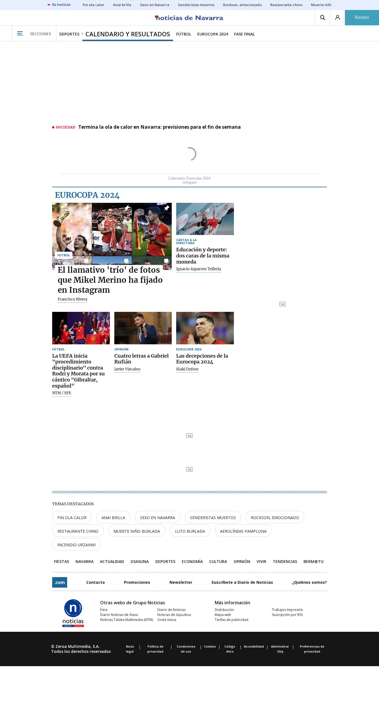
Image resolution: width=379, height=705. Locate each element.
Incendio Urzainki (76, 544)
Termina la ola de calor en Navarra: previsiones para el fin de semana (159, 127)
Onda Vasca (166, 619)
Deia (103, 609)
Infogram (190, 182)
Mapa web (223, 614)
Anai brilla (113, 517)
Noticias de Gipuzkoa (174, 614)
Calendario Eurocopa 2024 (189, 178)
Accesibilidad (254, 646)
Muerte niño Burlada (136, 531)
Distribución (224, 609)
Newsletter (181, 582)
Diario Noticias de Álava (119, 614)
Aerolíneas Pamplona (243, 531)
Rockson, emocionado (275, 517)
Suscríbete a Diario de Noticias (242, 582)
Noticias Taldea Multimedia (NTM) (126, 619)
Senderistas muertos (213, 517)
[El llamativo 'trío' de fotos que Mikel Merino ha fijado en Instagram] (112, 236)
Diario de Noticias (171, 609)
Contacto (95, 582)
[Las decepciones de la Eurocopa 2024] (205, 328)
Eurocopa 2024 (87, 195)
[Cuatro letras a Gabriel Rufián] (143, 328)
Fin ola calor (72, 517)
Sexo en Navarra (157, 517)
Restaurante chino (77, 531)
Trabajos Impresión (287, 609)
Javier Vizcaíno (127, 369)
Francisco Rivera (72, 299)
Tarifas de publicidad (231, 619)
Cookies (210, 646)
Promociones (137, 582)
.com (59, 582)
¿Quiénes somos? (309, 582)
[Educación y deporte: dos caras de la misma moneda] (205, 219)
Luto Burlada (190, 531)
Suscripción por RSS (287, 614)
